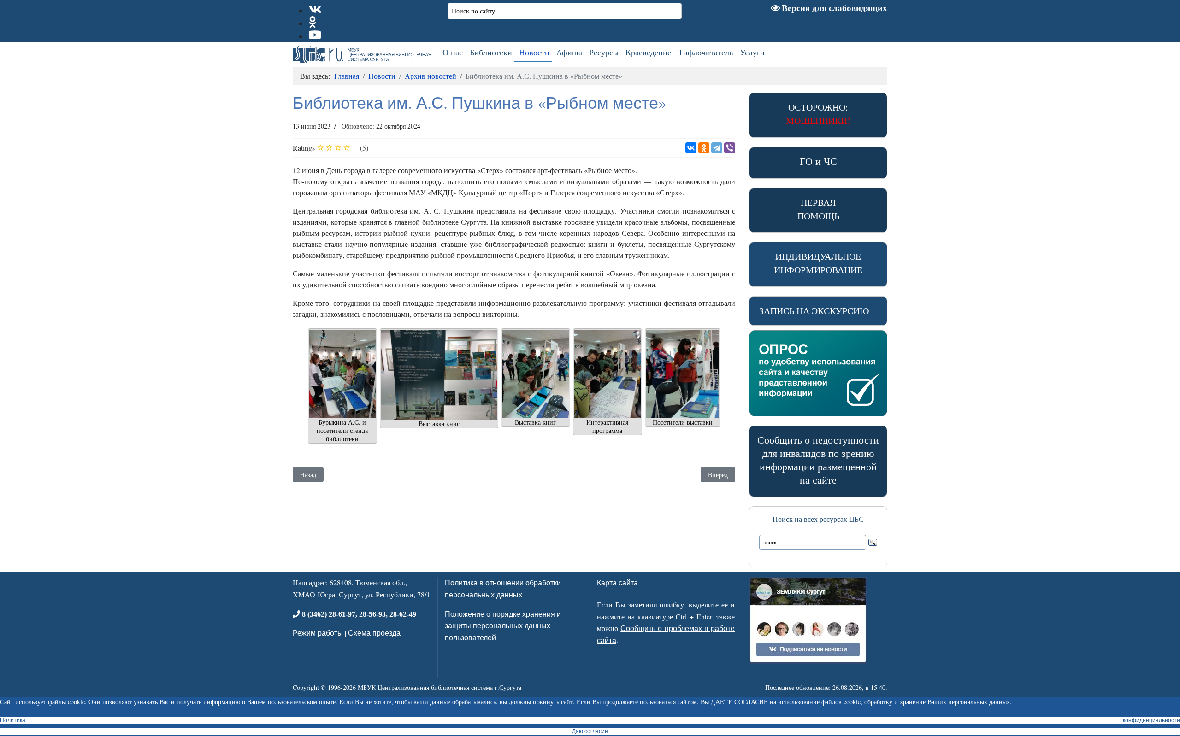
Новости (534, 52)
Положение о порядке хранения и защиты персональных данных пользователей (503, 625)
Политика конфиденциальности (590, 720)
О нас (452, 52)
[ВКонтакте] (690, 147)
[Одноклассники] (703, 147)
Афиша (569, 52)
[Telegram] (716, 147)
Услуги (752, 52)
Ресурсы (604, 52)
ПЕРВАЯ (818, 209)
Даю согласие (590, 731)
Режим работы (318, 632)
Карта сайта (617, 582)
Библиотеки (491, 52)
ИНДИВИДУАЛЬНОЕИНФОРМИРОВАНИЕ (818, 263)
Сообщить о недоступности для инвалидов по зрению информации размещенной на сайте (818, 459)
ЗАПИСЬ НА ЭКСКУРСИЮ (814, 310)
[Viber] (729, 147)
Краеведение (648, 52)
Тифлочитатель (705, 52)
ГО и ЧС (818, 161)
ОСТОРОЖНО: (818, 114)
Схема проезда (374, 632)
